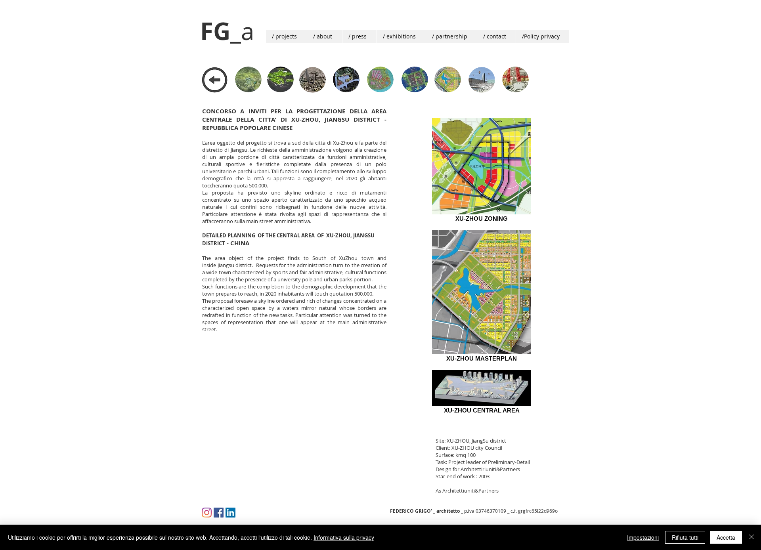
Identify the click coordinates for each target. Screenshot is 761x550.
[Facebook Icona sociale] (219, 513)
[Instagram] (207, 513)
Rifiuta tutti (685, 537)
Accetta (726, 537)
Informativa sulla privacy (344, 537)
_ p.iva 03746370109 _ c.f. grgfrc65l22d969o (474, 511)
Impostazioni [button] (643, 537)
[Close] (751, 537)
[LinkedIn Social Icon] (230, 513)
